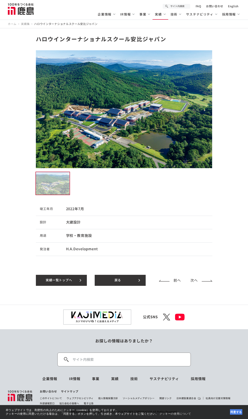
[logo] (20, 397)
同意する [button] (236, 411)
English (233, 6)
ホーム (12, 24)
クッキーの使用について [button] (175, 413)
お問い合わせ (214, 6)
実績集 (25, 24)
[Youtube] (180, 317)
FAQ (198, 6)
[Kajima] (21, 9)
